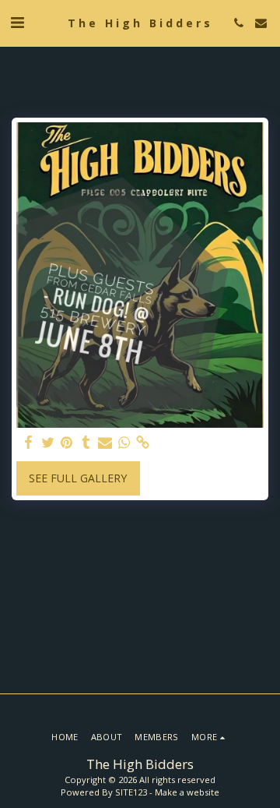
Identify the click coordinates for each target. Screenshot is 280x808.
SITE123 (131, 792)
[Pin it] (67, 443)
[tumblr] (86, 443)
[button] (17, 22)
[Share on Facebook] (29, 443)
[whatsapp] (124, 443)
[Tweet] (48, 443)
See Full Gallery (78, 478)
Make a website (187, 792)
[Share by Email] (105, 443)
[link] (143, 443)
